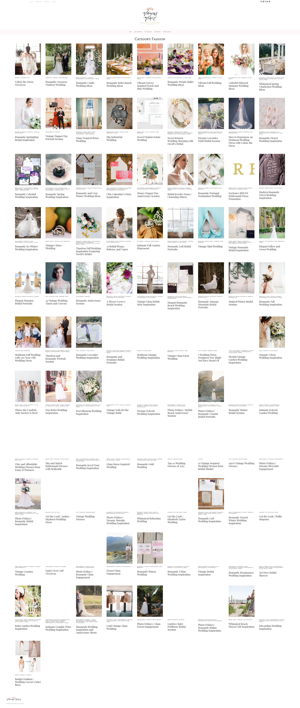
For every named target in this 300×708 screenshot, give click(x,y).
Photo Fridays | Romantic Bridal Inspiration (24, 521)
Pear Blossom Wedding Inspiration (88, 412)
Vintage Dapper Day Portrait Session (57, 137)
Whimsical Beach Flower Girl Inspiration (241, 625)
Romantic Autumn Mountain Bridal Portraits (208, 304)
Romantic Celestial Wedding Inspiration (26, 195)
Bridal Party (141, 77)
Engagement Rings (63, 350)
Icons (185, 512)
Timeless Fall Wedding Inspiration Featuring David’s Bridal (88, 251)
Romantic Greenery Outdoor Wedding (56, 83)
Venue (97, 78)
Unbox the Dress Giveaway (24, 83)
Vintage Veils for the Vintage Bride (118, 411)
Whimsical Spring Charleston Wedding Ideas (270, 86)
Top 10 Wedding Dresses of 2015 (176, 464)
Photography (80, 78)
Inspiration (157, 31)
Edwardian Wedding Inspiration (270, 627)
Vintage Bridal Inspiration (206, 573)
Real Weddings (138, 31)
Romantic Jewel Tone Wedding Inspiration (87, 466)
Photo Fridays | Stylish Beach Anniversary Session (180, 412)
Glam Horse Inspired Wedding (118, 465)
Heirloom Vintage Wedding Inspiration (148, 356)
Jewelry (57, 189)
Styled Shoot (90, 78)
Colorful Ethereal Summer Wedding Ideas (239, 85)
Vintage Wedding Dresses (85, 518)
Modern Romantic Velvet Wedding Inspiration (269, 194)
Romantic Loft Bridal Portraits (179, 248)
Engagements (50, 132)
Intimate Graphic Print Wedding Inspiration (58, 628)
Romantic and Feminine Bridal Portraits (115, 359)
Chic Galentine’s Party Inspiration (119, 195)
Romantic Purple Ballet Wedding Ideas (180, 83)
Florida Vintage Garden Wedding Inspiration (238, 359)
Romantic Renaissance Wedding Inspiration (241, 574)
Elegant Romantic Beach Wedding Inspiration (177, 305)
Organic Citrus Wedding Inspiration (270, 356)
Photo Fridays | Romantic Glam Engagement (84, 574)
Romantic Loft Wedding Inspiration (209, 520)
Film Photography (112, 189)
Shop (130, 31)
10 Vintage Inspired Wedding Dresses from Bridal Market (210, 466)
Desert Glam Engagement (113, 572)
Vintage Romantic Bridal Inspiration (239, 249)
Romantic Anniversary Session (88, 302)
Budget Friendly (264, 404)
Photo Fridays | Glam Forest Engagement (148, 625)
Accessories (232, 132)
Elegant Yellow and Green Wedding (269, 248)
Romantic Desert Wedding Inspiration (270, 139)
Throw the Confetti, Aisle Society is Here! (26, 411)
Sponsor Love (25, 77)
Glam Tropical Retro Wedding (87, 139)
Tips (20, 460)
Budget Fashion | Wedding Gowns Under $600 (28, 681)
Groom (206, 188)
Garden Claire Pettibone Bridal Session (177, 626)
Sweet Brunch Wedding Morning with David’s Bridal (180, 140)
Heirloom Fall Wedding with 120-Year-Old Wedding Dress (28, 357)
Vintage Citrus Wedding (53, 247)
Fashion (17, 77)
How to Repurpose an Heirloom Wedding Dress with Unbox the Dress (241, 141)
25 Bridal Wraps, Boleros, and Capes (117, 248)
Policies (54, 1)
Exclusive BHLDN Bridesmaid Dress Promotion (238, 196)
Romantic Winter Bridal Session (238, 411)
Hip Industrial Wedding (114, 138)
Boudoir (109, 350)
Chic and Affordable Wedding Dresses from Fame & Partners (27, 467)
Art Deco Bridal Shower (267, 574)
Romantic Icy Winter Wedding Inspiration (26, 248)
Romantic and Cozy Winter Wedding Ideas (88, 194)
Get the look (56, 512)
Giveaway (63, 566)
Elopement (140, 241)
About (31, 1)
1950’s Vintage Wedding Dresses (241, 464)
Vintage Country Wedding (24, 573)
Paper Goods (19, 189)
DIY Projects (148, 31)
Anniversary (141, 188)
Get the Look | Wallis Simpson (270, 518)
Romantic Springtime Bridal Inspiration (27, 138)
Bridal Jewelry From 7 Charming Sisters (179, 195)
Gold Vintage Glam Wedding (117, 627)
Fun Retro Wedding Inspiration (56, 411)
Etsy (239, 77)
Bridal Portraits (81, 77)
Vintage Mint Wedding (210, 246)
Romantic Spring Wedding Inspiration (57, 195)
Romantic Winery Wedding (146, 573)
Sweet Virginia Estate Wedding (148, 138)
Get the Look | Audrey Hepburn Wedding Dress (58, 519)
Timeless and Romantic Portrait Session (56, 358)
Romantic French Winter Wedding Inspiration (238, 520)
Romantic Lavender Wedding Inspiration (87, 356)
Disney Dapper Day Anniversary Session (148, 194)
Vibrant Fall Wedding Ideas (209, 84)
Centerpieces (206, 77)
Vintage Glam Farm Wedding (178, 357)
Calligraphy (232, 77)
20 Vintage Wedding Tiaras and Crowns (57, 302)
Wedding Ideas (167, 31)
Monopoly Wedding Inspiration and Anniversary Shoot (87, 629)
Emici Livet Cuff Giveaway (54, 572)
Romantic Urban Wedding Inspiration (179, 573)
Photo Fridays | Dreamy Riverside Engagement (269, 466)
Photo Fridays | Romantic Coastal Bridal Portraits (208, 413)
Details (220, 512)
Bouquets (262, 77)
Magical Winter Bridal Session (241, 303)
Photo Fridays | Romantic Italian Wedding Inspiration (209, 627)
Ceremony (49, 77)
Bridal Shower (111, 188)
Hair (57, 296)
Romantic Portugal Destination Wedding (209, 194)
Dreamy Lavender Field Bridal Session (209, 139)
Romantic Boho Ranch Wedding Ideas (119, 84)
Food (31, 241)
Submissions (39, 1)
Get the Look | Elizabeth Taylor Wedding (177, 519)
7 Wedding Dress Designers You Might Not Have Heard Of (209, 357)
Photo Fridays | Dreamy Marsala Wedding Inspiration (118, 520)
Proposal (153, 513)
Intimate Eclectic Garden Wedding (268, 411)
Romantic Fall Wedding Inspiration (270, 303)
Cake (199, 77)
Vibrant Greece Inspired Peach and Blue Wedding (148, 85)
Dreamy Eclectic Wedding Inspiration (148, 412)
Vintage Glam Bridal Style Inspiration (148, 303)
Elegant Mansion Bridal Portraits (24, 302)
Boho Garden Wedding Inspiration (27, 627)
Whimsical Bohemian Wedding (149, 520)
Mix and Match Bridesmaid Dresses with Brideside (57, 466)
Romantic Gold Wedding (145, 465)
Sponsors (47, 1)
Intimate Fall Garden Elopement (148, 247)
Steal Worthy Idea (91, 621)
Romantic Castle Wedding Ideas (85, 84)
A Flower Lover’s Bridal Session (116, 303)
